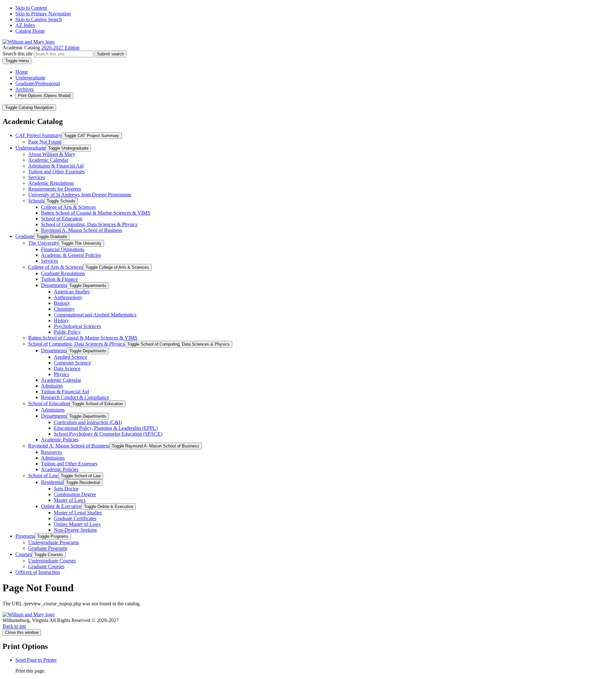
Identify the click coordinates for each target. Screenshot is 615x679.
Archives (24, 89)
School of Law (43, 475)
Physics (61, 374)
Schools (36, 200)
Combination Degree (75, 494)
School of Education (61, 218)
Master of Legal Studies (78, 512)
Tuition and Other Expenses (56, 171)
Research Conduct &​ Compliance (75, 397)
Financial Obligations (62, 249)
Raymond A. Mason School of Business (81, 230)
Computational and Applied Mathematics (95, 314)
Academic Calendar (48, 160)
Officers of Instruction (37, 572)
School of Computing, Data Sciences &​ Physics (89, 224)
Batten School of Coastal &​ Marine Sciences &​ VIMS (95, 213)
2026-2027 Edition (60, 47)
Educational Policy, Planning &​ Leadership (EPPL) (106, 428)
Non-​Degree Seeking (75, 530)
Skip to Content (31, 8)
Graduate (24, 236)
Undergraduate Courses (52, 560)
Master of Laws (70, 500)
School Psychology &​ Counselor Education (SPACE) (108, 434)
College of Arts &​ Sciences (68, 207)
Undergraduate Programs (53, 542)
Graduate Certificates (75, 518)
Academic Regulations (51, 183)
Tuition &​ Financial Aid (65, 391)
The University (43, 243)
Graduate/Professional (37, 83)
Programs (25, 536)
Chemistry (64, 309)
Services (36, 177)
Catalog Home (30, 31)
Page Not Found (45, 141)
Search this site (18, 53)
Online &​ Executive (61, 506)
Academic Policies (59, 439)
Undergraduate (30, 77)
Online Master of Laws (77, 524)
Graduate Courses (46, 566)
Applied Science (70, 357)
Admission (52, 386)
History (61, 320)
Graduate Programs (47, 548)
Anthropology (68, 297)
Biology (62, 303)
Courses (23, 554)
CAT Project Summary (38, 135)
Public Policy (67, 332)
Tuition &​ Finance (59, 279)
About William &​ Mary (51, 154)
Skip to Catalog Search (38, 19)
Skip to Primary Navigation (43, 13)
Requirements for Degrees (54, 189)
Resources (51, 452)
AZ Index (25, 25)
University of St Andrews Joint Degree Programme (79, 194)
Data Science (67, 368)
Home (21, 72)
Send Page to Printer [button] (36, 660)
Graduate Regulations (63, 273)
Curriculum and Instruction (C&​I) (88, 422)
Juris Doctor (66, 488)
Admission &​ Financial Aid (56, 165)
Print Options (44, 95)
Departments (54, 285)
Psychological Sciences (77, 326)
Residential (52, 482)
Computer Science (72, 362)
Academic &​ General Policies (71, 255)
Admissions (53, 410)
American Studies (72, 291)
